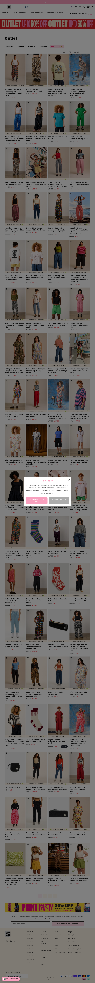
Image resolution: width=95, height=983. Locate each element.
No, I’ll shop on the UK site (59, 500)
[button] (11, 979)
